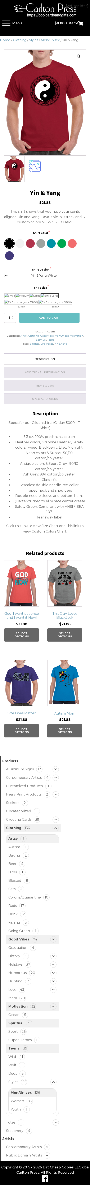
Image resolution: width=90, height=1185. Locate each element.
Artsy (24, 335)
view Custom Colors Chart (44, 531)
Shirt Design (41, 269)
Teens (51, 339)
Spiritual (41, 339)
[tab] (45, 359)
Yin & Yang (60, 343)
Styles (33, 40)
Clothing (19, 40)
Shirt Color (40, 232)
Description (45, 359)
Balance (34, 343)
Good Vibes (47, 335)
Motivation (76, 335)
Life (43, 343)
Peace (49, 343)
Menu (17, 23)
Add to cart (49, 317)
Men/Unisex (50, 40)
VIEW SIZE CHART (57, 222)
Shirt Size (41, 287)
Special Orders (45, 398)
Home (5, 40)
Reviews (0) (45, 385)
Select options (21, 635)
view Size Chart (45, 526)
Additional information (45, 372)
